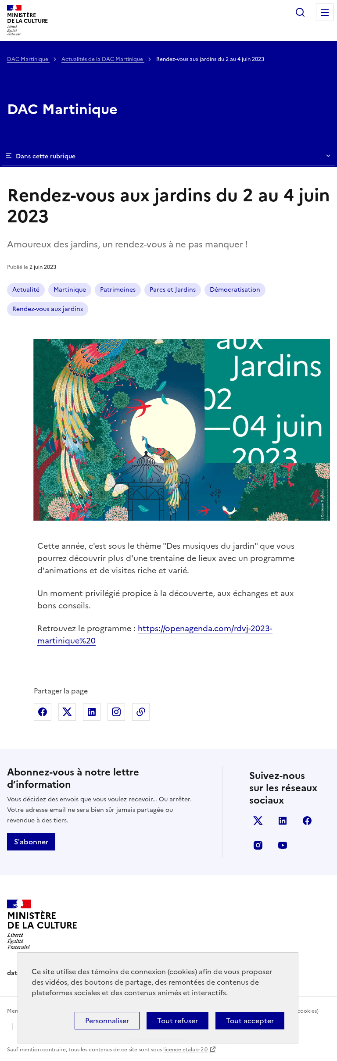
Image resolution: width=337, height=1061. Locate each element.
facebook (307, 820)
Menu (324, 12)
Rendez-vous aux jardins (47, 309)
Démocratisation (235, 289)
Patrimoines (118, 289)
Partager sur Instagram (116, 712)
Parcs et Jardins (173, 289)
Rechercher (300, 12)
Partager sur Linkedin (91, 712)
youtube (282, 845)
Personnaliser (107, 1020)
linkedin (282, 820)
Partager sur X (67, 712)
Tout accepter (250, 1020)
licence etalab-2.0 (185, 1050)
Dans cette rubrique (45, 156)
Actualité (25, 289)
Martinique (70, 289)
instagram (258, 845)
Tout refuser (177, 1020)
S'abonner (31, 841)
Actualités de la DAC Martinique (102, 59)
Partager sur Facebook (42, 712)
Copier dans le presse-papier (141, 712)
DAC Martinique (28, 59)
